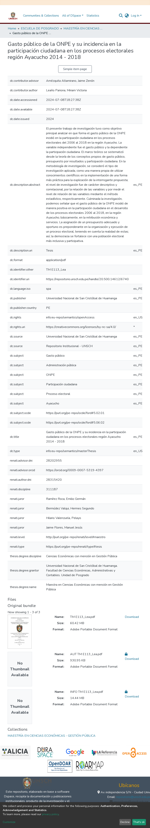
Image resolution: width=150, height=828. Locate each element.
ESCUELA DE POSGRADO (40, 28)
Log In (135, 15)
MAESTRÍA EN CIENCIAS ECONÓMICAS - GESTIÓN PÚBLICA (83, 28)
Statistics (93, 15)
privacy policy (50, 814)
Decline (125, 822)
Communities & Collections (41, 15)
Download (132, 617)
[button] (127, 15)
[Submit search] (121, 15)
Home (12, 28)
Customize (9, 822)
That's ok (139, 822)
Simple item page (75, 69)
